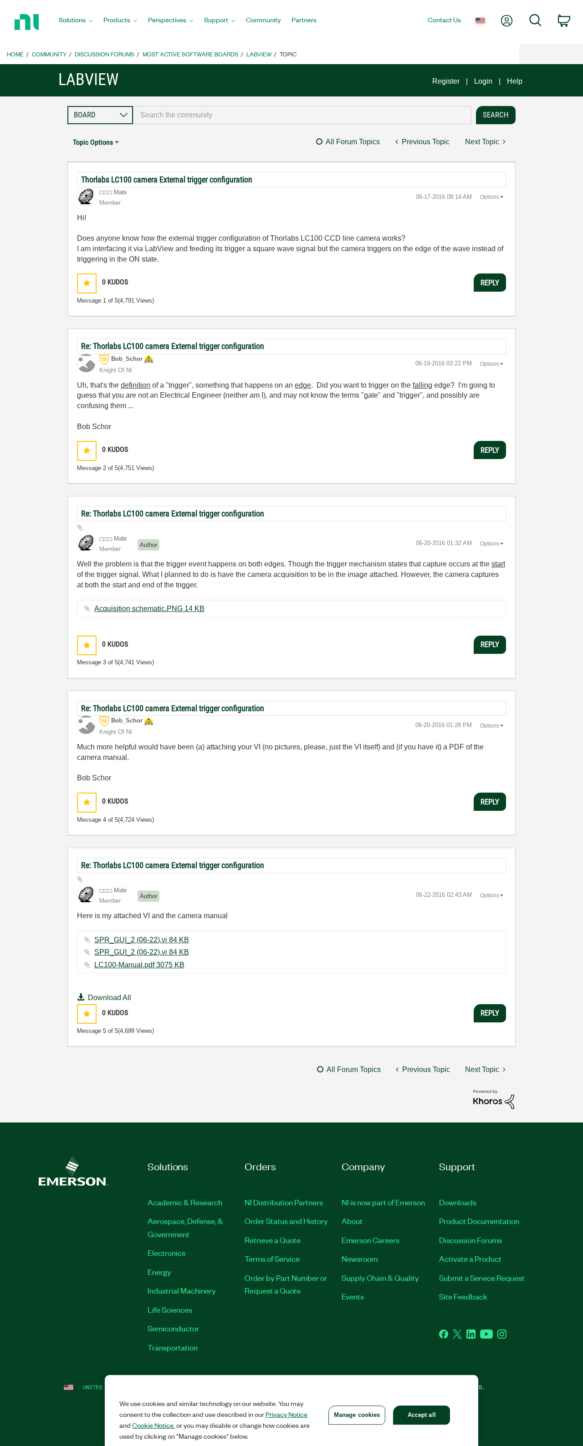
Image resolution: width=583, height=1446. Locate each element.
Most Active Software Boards (190, 54)
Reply (490, 282)
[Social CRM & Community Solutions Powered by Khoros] (493, 1098)
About (352, 1221)
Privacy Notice (286, 1414)
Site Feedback (463, 1296)
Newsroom (360, 1259)
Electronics (166, 1253)
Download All (109, 997)
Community (49, 54)
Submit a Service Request (482, 1278)
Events (353, 1296)
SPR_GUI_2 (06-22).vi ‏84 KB (141, 940)
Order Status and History (286, 1221)
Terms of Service (272, 1259)
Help (514, 81)
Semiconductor (173, 1328)
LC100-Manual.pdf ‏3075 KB (139, 965)
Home (15, 54)
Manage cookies (357, 1414)
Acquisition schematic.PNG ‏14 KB (149, 608)
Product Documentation (479, 1221)
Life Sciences (170, 1309)
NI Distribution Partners (284, 1202)
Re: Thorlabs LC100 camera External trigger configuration (172, 346)
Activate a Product (470, 1259)
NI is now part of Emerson (383, 1202)
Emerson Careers (370, 1240)
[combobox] (302, 115)
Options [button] (489, 197)
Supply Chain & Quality (380, 1278)
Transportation (173, 1347)
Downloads (457, 1202)
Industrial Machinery (182, 1290)
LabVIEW (258, 54)
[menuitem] (75, 22)
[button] (86, 283)
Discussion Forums (104, 54)
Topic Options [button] (93, 142)
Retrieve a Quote (273, 1240)
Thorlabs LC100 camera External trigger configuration (166, 179)
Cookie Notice (153, 1425)
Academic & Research (185, 1202)
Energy (159, 1272)
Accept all (422, 1414)
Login (483, 81)
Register (446, 81)
